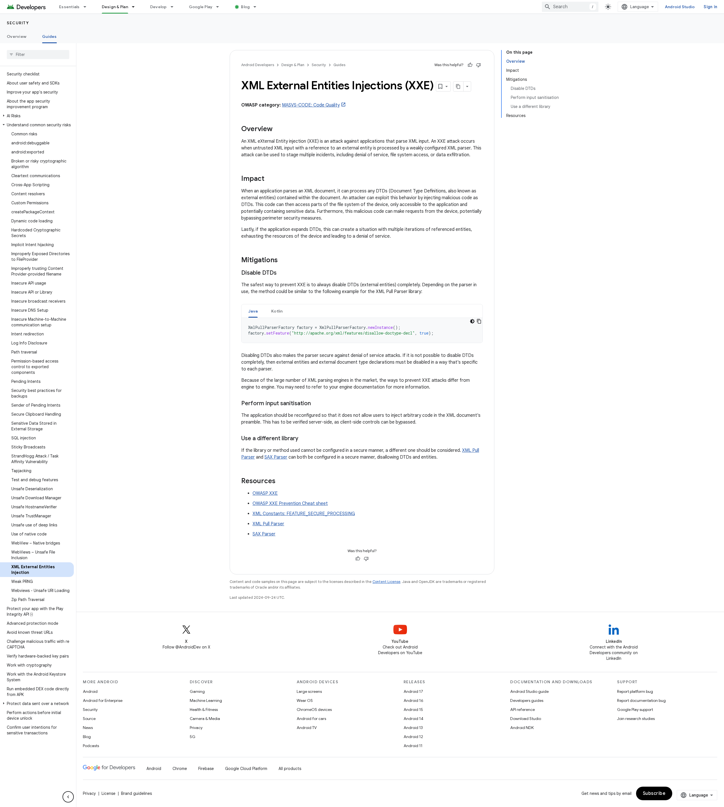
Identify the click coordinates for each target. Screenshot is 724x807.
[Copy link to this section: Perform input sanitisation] (316, 403)
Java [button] (253, 311)
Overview (16, 36)
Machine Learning (206, 700)
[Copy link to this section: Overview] (278, 129)
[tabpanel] (362, 330)
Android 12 (413, 736)
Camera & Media (205, 718)
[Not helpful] (478, 65)
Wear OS (305, 700)
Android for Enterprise (102, 700)
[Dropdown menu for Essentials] (87, 7)
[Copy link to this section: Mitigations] (283, 260)
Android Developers (257, 64)
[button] (37, 115)
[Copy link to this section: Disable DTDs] (282, 273)
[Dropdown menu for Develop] (174, 7)
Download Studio (525, 718)
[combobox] (570, 7)
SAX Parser (275, 457)
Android (90, 691)
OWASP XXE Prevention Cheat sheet (290, 503)
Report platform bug (635, 691)
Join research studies (636, 718)
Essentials (69, 6)
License (108, 793)
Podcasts (91, 745)
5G (192, 736)
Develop (158, 6)
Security (18, 22)
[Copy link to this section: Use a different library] (304, 438)
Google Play (201, 6)
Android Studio (680, 6)
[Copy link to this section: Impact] (270, 179)
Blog (245, 6)
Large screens (309, 691)
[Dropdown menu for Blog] (257, 7)
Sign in (710, 6)
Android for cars (311, 718)
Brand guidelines (136, 793)
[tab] (253, 311)
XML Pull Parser (268, 524)
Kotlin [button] (277, 311)
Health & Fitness (204, 709)
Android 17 (413, 691)
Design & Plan (115, 6)
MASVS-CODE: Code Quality (311, 105)
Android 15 (413, 709)
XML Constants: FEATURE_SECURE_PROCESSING (304, 514)
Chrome (180, 768)
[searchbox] (38, 54)
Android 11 (413, 745)
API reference (522, 709)
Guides (49, 36)
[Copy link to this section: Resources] (281, 481)
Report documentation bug (641, 700)
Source (89, 718)
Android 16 (413, 700)
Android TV (307, 727)
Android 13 (413, 727)
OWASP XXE (265, 493)
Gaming (197, 691)
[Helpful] (470, 65)
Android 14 (413, 718)
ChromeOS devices (314, 709)
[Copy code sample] (479, 321)
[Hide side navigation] (68, 796)
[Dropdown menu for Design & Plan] (135, 7)
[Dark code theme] (472, 321)
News (88, 727)
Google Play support (635, 709)
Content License (386, 581)
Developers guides (526, 700)
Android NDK (522, 727)
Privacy (196, 727)
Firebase (206, 768)
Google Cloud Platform (246, 768)
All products (290, 768)
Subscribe (654, 793)
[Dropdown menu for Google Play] (220, 7)
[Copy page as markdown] (458, 86)
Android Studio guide (529, 691)
